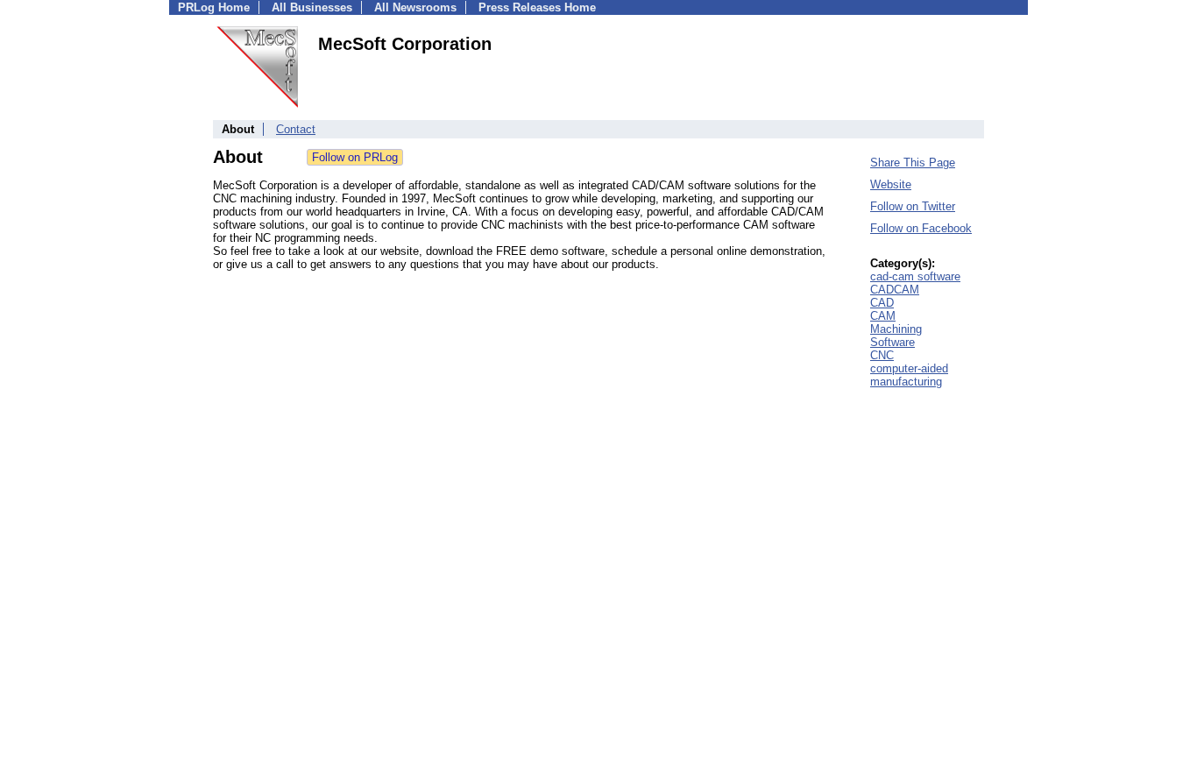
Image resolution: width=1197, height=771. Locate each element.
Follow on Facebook (921, 228)
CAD (882, 302)
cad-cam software (915, 276)
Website (890, 184)
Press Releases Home (537, 7)
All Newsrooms (415, 7)
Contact (295, 129)
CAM (883, 315)
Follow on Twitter (912, 206)
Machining (896, 329)
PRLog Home (214, 7)
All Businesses (312, 7)
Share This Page (912, 162)
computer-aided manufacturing (909, 375)
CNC (882, 355)
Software (892, 342)
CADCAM (894, 289)
